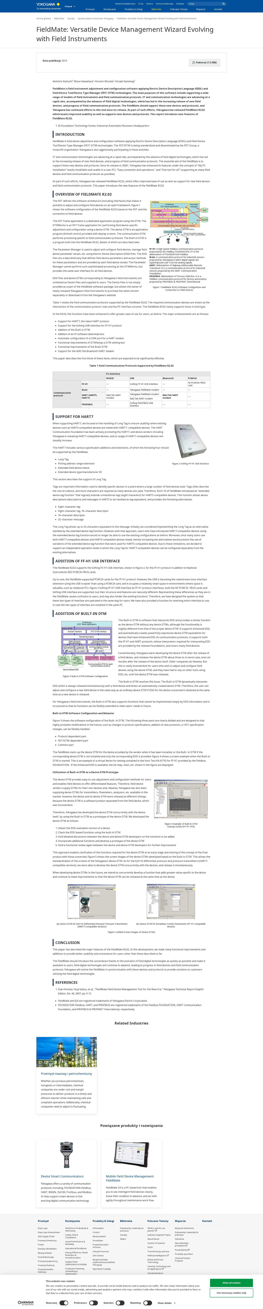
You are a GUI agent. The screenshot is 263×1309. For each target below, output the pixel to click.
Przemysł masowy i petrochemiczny (66, 1074)
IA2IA (150, 1247)
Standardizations (155, 1273)
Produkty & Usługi (133, 9)
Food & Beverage (46, 1257)
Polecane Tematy (179, 9)
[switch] (93, 1302)
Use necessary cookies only (231, 1293)
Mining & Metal (45, 1253)
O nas (141, 3)
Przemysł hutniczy (46, 1265)
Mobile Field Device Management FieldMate (130, 1178)
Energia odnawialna (47, 1248)
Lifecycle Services (101, 1251)
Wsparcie (200, 9)
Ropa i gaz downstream (49, 1232)
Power (41, 1244)
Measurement (99, 1236)
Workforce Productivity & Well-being (76, 1229)
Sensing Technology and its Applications (159, 1267)
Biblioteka (156, 9)
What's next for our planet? (156, 1229)
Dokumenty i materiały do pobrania (132, 1229)
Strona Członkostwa (164, 3)
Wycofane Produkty (102, 1269)
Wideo (123, 1239)
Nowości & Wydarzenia (125, 3)
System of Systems (156, 1243)
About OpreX (153, 1239)
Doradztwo (98, 1240)
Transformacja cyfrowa (158, 1251)
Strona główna (43, 18)
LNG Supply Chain (46, 1236)
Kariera (150, 3)
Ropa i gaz (43, 1228)
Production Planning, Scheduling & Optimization (75, 1271)
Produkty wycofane (184, 1254)
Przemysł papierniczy (48, 1261)
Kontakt (218, 9)
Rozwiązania (109, 9)
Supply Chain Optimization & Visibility (76, 1263)
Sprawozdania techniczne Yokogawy (96, 18)
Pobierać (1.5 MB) (206, 62)
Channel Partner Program (182, 1259)
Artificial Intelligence (156, 1255)
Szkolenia (179, 1239)
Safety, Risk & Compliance (71, 1236)
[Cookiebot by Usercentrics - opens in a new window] (25, 1303)
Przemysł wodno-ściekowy (46, 1270)
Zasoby (71, 18)
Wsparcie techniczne (184, 1228)
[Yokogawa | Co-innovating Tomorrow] (49, 6)
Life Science (98, 1255)
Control (96, 1232)
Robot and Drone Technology (155, 1261)
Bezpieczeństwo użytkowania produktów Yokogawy (104, 1262)
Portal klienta (181, 1250)
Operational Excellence (76, 1248)
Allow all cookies (231, 1282)
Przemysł (90, 9)
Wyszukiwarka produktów (181, 1244)
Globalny (180, 3)
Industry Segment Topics (159, 1234)
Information (98, 1228)
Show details (165, 1303)
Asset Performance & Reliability (75, 1242)
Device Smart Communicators (62, 1176)
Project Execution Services (101, 1246)
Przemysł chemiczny (47, 1240)
